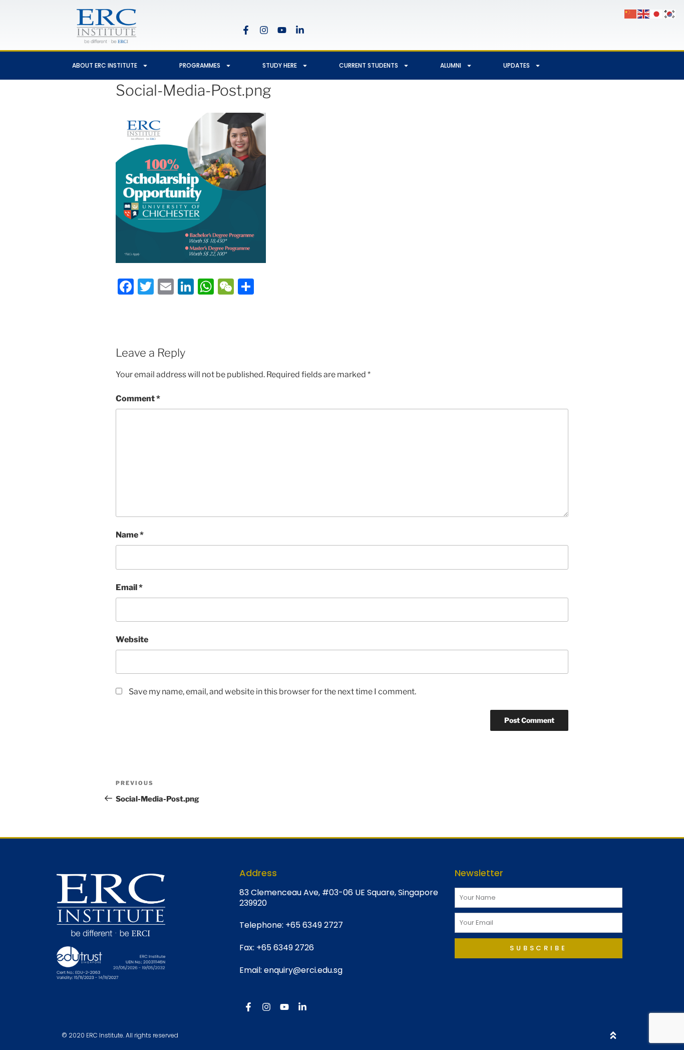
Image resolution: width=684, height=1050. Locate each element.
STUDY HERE (279, 65)
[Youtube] (282, 30)
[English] (643, 13)
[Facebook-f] (246, 30)
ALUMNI (450, 65)
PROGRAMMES (199, 65)
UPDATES (516, 65)
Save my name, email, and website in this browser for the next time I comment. (272, 691)
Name (130, 535)
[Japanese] (656, 13)
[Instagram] (264, 30)
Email (129, 587)
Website (132, 639)
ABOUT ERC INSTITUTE (104, 65)
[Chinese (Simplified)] (630, 13)
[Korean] (669, 13)
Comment (138, 398)
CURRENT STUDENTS (368, 65)
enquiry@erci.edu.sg (303, 970)
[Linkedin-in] (300, 30)
